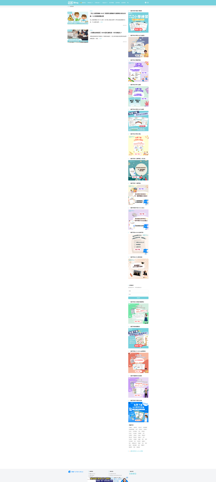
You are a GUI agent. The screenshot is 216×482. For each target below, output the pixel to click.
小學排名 (130, 439)
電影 (134, 447)
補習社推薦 (134, 445)
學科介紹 (130, 437)
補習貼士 (91, 30)
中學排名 (143, 431)
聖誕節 (139, 443)
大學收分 (135, 435)
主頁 (68, 6)
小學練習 (135, 439)
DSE (136, 429)
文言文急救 (130, 441)
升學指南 (139, 433)
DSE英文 (145, 429)
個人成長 (135, 433)
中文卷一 (130, 433)
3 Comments (93, 41)
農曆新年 (142, 445)
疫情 (129, 443)
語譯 (139, 445)
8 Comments (93, 25)
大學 (143, 433)
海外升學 (138, 441)
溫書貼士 (143, 441)
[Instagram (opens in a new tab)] (148, 2)
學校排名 (143, 435)
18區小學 (139, 427)
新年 (135, 441)
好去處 (139, 435)
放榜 (146, 439)
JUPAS (130, 431)
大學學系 (130, 435)
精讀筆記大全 (134, 443)
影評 (142, 439)
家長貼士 (139, 437)
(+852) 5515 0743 (113, 473)
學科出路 (135, 437)
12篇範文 (130, 427)
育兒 (142, 443)
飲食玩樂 (138, 447)
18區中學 (135, 427)
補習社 (130, 445)
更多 (102, 22)
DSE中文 (140, 429)
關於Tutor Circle (92, 473)
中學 (139, 431)
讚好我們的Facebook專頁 (136, 451)
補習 (146, 443)
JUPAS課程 (135, 431)
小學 (143, 437)
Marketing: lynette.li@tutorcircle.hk (116, 475)
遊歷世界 (130, 447)
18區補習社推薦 (131, 429)
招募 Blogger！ (92, 475)
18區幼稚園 (145, 427)
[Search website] (128, 2)
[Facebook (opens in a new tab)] (146, 2)
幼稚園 (139, 439)
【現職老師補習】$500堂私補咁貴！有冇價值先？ (106, 32)
